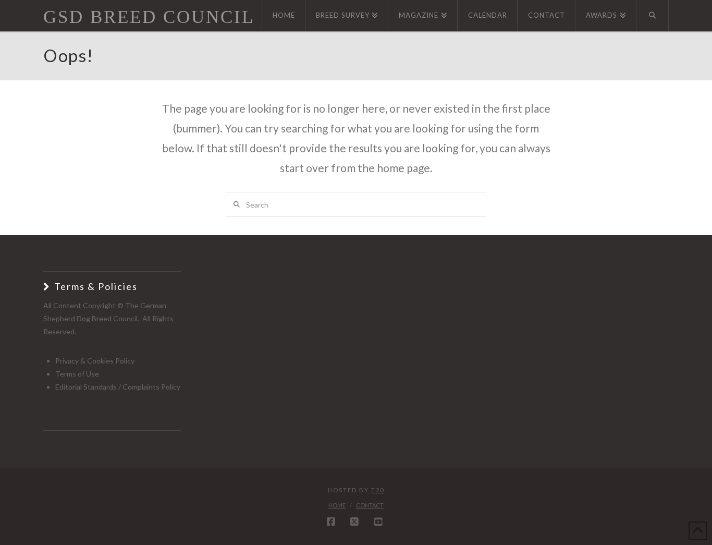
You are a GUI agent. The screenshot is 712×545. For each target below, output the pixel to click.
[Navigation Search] (652, 15)
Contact (370, 505)
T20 (377, 490)
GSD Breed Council (148, 17)
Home (337, 505)
